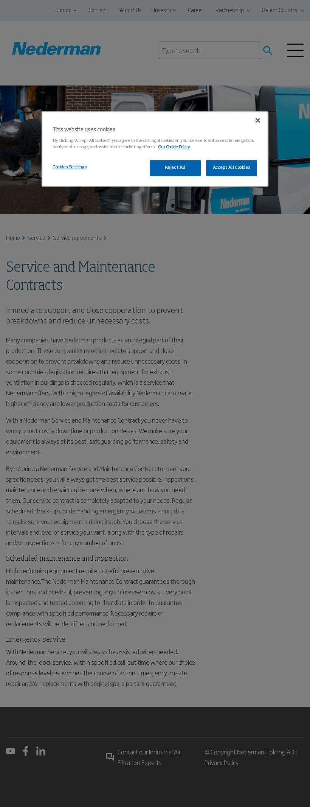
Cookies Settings (70, 167)
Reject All (175, 167)
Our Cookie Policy (174, 147)
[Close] (258, 120)
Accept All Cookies (231, 167)
